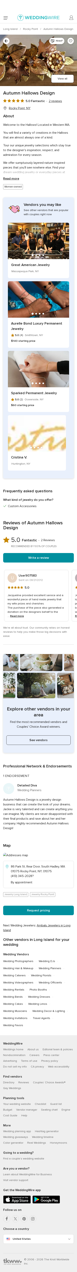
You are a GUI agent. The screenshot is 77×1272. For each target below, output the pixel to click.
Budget (7, 1109)
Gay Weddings (12, 1088)
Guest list (56, 1104)
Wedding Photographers (18, 961)
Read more (11, 179)
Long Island (10, 29)
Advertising (10, 1061)
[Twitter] (15, 1218)
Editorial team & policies (58, 1049)
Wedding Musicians (15, 1011)
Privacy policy (49, 1061)
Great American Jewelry (30, 265)
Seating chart (49, 1109)
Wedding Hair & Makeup (18, 968)
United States (22, 1239)
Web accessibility (58, 1066)
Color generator (13, 1142)
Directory (8, 1082)
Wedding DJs (47, 961)
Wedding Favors (13, 1025)
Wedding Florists (41, 975)
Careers (34, 1055)
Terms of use (29, 1061)
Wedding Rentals (13, 989)
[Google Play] (46, 1202)
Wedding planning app (17, 1131)
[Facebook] (6, 1218)
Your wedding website (17, 1104)
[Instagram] (32, 1218)
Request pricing (38, 910)
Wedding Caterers (14, 975)
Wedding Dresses (39, 996)
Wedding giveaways (15, 1137)
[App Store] (17, 1202)
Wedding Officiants (50, 982)
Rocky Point (31, 29)
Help (24, 1115)
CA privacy (37, 1066)
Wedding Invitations (15, 1018)
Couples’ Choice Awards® (49, 1082)
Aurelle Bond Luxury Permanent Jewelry (36, 326)
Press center (51, 1055)
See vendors (38, 740)
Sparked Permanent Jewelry (34, 393)
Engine (66, 1109)
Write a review (38, 558)
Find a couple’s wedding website (23, 1158)
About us (33, 1049)
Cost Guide (10, 1115)
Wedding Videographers (18, 982)
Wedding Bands (13, 996)
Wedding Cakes (13, 1004)
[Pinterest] (24, 1218)
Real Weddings (36, 1142)
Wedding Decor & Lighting (48, 1011)
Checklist (40, 1104)
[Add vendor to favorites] (71, 41)
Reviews (23, 1082)
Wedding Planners (50, 968)
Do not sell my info (15, 1066)
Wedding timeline (43, 1137)
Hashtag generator (47, 1131)
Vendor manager (26, 1109)
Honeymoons (58, 1142)
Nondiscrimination (14, 1055)
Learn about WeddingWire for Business (27, 1174)
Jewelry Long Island (15, 894)
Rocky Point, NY (19, 108)
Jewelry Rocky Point (42, 894)
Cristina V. (19, 457)
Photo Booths (38, 989)
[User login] (71, 17)
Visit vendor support (15, 1180)
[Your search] (6, 41)
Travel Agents (41, 1018)
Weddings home (13, 1049)
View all (62, 78)
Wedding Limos (37, 1004)
